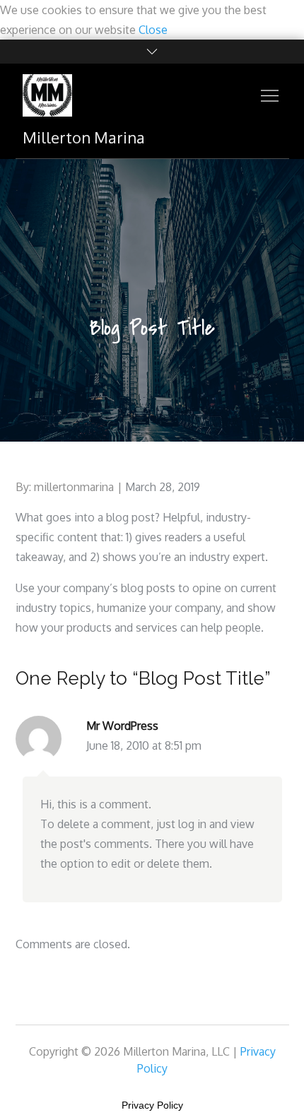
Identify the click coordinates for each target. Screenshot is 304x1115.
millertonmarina (74, 487)
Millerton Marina (84, 137)
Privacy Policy (152, 1105)
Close (153, 30)
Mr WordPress (122, 726)
